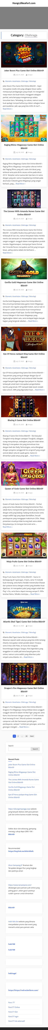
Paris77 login (13, 1016)
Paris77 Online (14, 1007)
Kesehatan (16, 81)
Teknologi (32, 81)
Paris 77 (11, 1002)
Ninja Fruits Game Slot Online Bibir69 (24, 562)
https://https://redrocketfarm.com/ (23, 990)
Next (32, 736)
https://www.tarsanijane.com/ (19, 885)
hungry (30, 75)
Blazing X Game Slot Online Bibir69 (24, 420)
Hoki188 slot (13, 921)
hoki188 (11, 944)
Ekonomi (8, 81)
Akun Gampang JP (15, 865)
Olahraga (24, 81)
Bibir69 (11, 834)
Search (11, 746)
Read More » (7, 109)
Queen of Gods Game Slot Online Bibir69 (24, 489)
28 (26, 736)
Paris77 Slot (13, 1012)
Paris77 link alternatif (16, 1021)
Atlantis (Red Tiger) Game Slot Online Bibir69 (24, 622)
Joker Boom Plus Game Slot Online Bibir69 (24, 71)
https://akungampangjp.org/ (19, 809)
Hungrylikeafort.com (24, 3)
